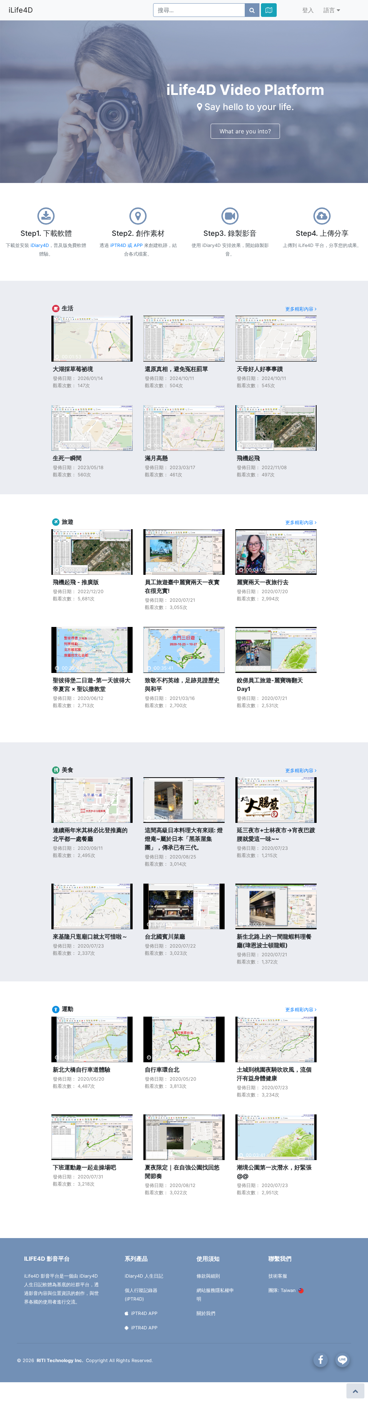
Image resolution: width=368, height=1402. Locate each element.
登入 (308, 10)
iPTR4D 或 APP (126, 245)
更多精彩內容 (300, 309)
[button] (269, 10)
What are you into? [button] (245, 131)
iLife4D (21, 10)
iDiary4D (40, 245)
